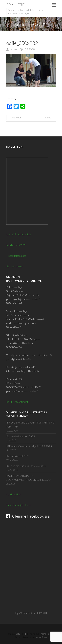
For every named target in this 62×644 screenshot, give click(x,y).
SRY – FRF (15, 4)
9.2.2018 (29, 49)
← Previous (14, 117)
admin (14, 49)
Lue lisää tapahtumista (18, 234)
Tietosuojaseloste (16, 255)
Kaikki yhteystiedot (17, 401)
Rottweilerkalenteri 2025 (20, 436)
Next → (49, 117)
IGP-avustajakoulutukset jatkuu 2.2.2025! (29, 446)
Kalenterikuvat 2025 (17, 456)
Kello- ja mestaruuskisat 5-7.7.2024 (26, 465)
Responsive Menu (54, 5)
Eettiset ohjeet (14, 266)
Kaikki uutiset (13, 494)
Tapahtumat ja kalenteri (19, 505)
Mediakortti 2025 (16, 245)
